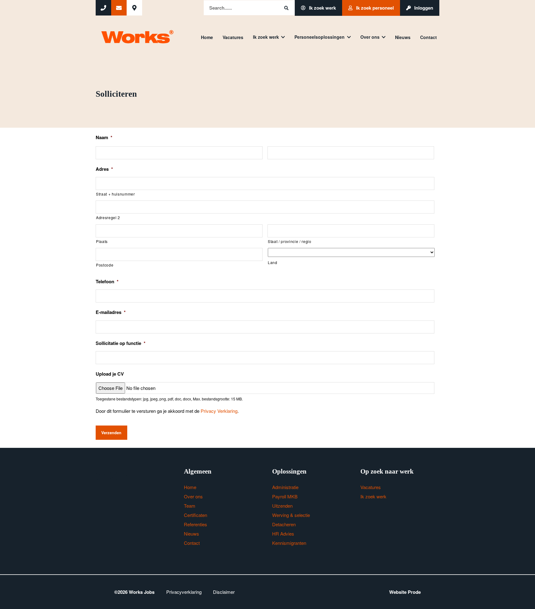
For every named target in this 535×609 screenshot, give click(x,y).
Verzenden (111, 432)
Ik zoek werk (322, 7)
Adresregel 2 (108, 217)
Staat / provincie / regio (289, 241)
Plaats (102, 241)
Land (272, 262)
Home (207, 37)
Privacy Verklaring (219, 411)
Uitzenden (282, 505)
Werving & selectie (291, 515)
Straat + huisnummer (115, 193)
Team (189, 505)
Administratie (285, 487)
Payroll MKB (285, 496)
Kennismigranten (289, 543)
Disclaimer (224, 592)
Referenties (195, 524)
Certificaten (195, 515)
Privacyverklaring (184, 592)
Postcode (104, 264)
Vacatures (233, 37)
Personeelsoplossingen (319, 37)
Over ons (370, 37)
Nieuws (403, 37)
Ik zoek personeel (374, 7)
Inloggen (423, 7)
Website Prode (405, 592)
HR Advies (283, 533)
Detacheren (284, 524)
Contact (428, 37)
